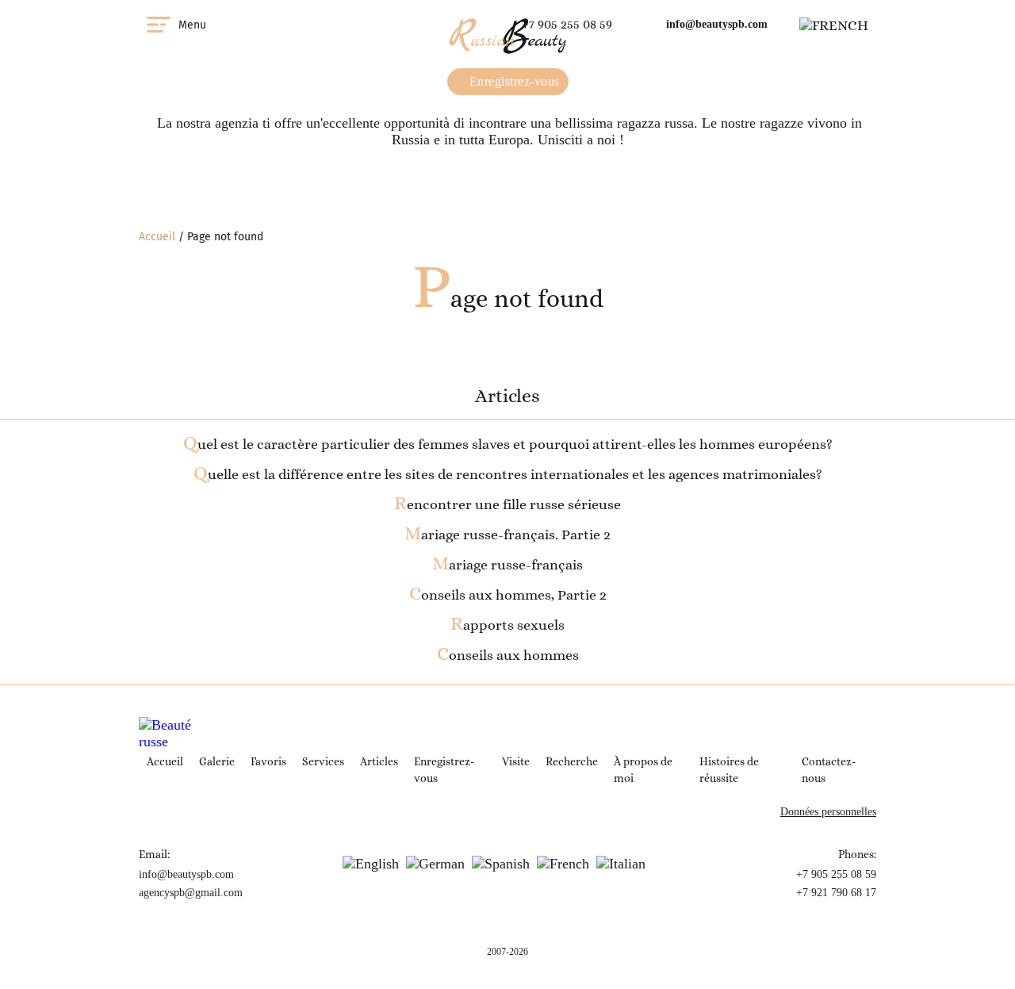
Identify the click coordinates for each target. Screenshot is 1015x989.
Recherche (572, 761)
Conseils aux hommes (508, 655)
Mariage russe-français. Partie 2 (507, 534)
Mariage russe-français (507, 565)
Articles (379, 761)
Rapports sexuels (507, 625)
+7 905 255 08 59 (567, 24)
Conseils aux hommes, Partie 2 (508, 595)
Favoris (268, 761)
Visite (516, 761)
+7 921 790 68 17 (836, 893)
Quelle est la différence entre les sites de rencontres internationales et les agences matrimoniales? (507, 474)
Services (323, 761)
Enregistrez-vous (512, 81)
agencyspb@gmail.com (191, 893)
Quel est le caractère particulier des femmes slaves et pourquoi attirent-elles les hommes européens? (508, 444)
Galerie (217, 761)
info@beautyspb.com (717, 24)
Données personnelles (828, 812)
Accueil (157, 236)
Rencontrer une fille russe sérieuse (507, 504)
